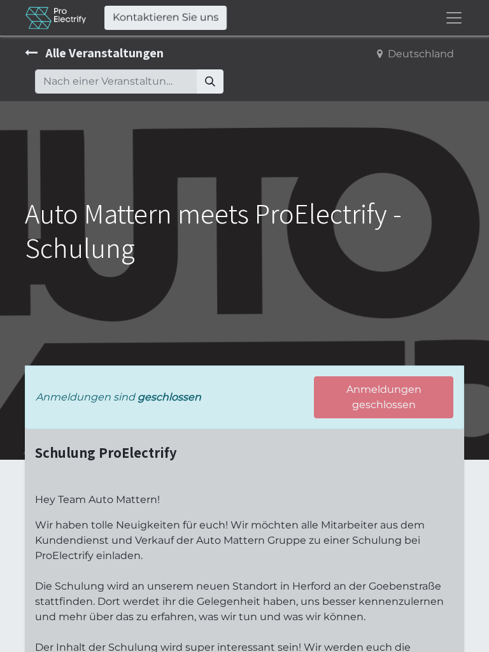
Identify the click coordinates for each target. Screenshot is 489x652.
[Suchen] (210, 81)
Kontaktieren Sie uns (165, 17)
